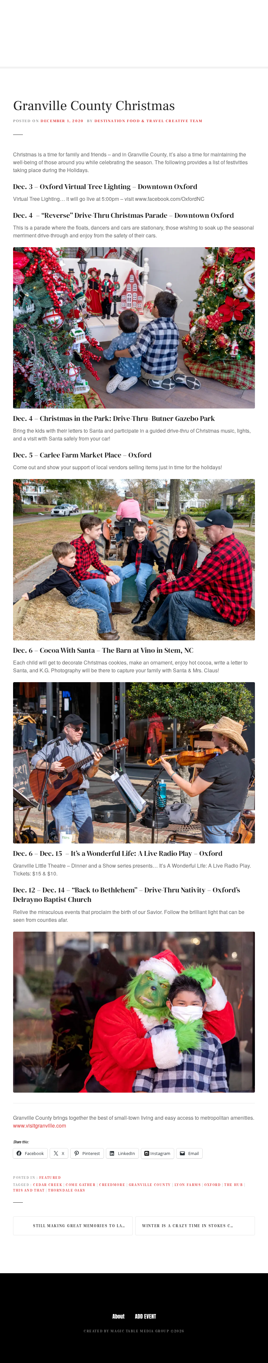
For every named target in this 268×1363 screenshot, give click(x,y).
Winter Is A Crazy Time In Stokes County (194, 1225)
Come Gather (80, 1184)
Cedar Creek (47, 1184)
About (118, 1316)
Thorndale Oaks (66, 1190)
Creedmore (112, 1184)
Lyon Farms (188, 1184)
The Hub (233, 1184)
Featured (50, 1177)
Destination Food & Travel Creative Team (148, 121)
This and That (28, 1190)
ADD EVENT (145, 1316)
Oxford (212, 1184)
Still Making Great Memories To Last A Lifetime (83, 1225)
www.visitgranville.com (39, 1125)
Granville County (150, 1184)
